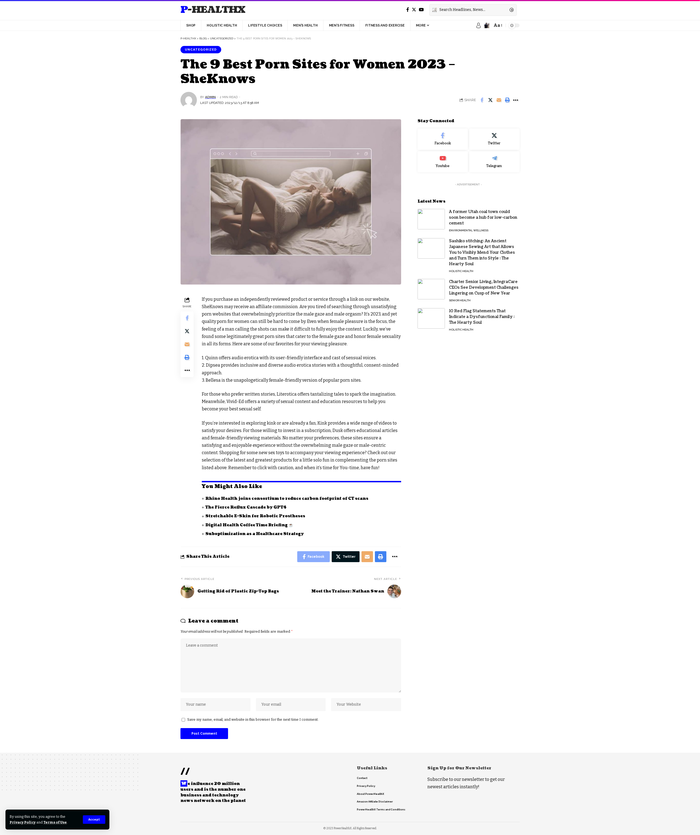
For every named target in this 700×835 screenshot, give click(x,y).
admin (210, 97)
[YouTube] (421, 9)
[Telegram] (494, 161)
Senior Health (460, 300)
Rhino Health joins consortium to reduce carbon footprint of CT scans (286, 498)
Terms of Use (55, 822)
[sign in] (478, 25)
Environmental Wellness (468, 230)
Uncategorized (201, 49)
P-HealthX (212, 10)
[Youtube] (443, 161)
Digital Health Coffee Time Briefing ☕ (249, 525)
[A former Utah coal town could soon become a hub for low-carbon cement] (431, 219)
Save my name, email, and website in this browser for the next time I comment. (253, 719)
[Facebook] (407, 9)
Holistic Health (461, 271)
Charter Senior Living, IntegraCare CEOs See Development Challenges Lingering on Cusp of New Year (483, 287)
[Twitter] (414, 9)
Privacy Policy (23, 822)
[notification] (486, 25)
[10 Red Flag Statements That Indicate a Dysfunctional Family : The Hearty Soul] (431, 318)
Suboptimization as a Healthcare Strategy (254, 533)
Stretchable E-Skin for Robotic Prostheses (255, 516)
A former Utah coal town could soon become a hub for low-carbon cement (483, 217)
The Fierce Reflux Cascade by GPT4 (246, 507)
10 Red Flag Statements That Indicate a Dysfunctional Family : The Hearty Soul (482, 316)
